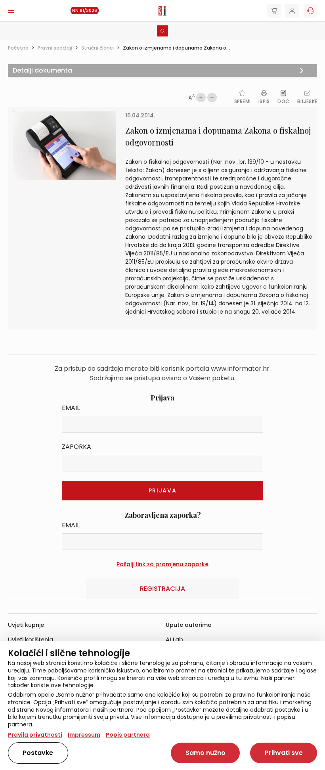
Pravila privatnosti (35, 735)
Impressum (84, 735)
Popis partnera (128, 735)
